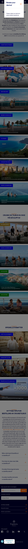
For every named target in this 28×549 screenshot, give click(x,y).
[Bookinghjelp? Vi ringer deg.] (2, 541)
